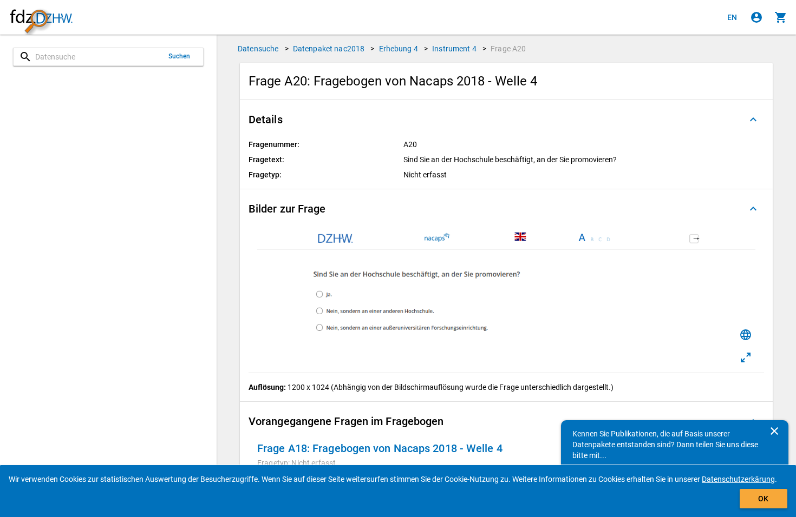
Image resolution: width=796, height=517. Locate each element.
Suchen (179, 56)
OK (763, 498)
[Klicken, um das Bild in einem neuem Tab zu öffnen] (745, 357)
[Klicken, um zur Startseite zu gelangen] (41, 17)
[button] (506, 119)
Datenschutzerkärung (738, 479)
